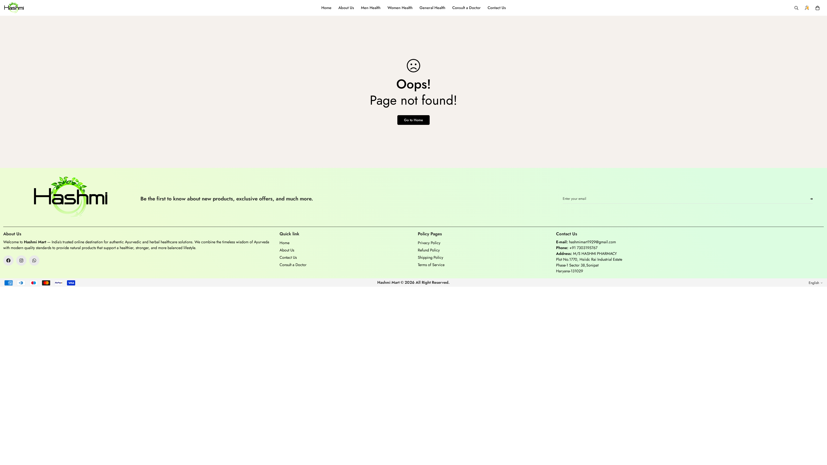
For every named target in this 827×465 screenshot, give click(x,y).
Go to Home (413, 120)
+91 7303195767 (583, 248)
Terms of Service (431, 265)
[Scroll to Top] (819, 441)
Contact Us (497, 8)
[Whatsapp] (34, 260)
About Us (346, 8)
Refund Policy (429, 250)
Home (326, 8)
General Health (432, 8)
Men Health (371, 8)
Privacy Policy (429, 243)
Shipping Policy (430, 257)
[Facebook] (8, 260)
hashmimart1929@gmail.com (592, 242)
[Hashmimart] (14, 8)
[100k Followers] (21, 260)
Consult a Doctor (466, 8)
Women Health (400, 8)
